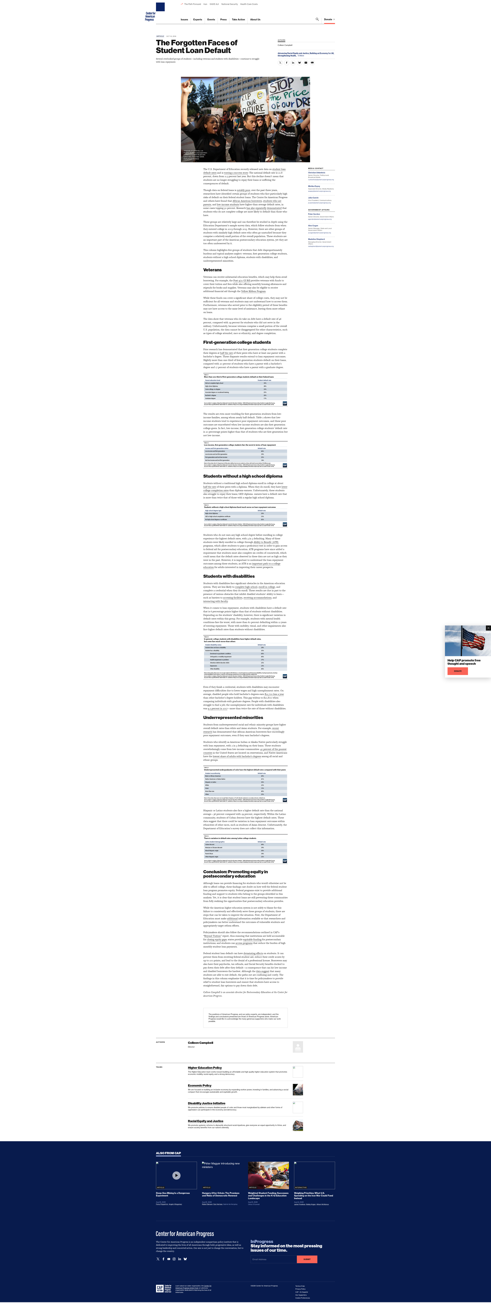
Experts (197, 19)
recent (275, 728)
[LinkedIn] (179, 1259)
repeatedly (260, 208)
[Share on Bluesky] (299, 62)
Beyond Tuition (212, 936)
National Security (229, 4)
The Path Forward (192, 4)
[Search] (317, 21)
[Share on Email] (305, 62)
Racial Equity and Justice (205, 1121)
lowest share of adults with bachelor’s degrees (237, 756)
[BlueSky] (185, 1259)
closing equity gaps (217, 939)
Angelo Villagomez (175, 1204)
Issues (184, 19)
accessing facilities (232, 597)
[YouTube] (169, 1259)
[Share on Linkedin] (293, 62)
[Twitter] (158, 1259)
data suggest (262, 971)
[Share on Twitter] (280, 62)
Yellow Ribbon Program (253, 291)
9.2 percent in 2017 (217, 708)
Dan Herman (217, 1204)
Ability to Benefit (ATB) (266, 542)
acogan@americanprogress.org (319, 233)
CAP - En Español (301, 1292)
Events (211, 19)
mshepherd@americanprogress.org (321, 246)
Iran (205, 4)
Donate (328, 19)
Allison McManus (322, 1204)
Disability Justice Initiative (206, 1103)
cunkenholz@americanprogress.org (321, 180)
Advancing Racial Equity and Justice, (294, 53)
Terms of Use (300, 1286)
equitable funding (252, 939)
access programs (244, 943)
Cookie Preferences (302, 1298)
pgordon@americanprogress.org (320, 219)
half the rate (226, 353)
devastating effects (253, 953)
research (207, 731)
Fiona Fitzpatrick (162, 1204)
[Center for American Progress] (160, 12)
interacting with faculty (215, 601)
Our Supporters (301, 1295)
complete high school (246, 587)
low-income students (228, 204)
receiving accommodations (257, 597)
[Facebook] (163, 1259)
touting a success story (236, 172)
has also (251, 208)
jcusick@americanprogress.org (319, 203)
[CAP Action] (164, 1289)
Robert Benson (207, 1204)
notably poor (243, 190)
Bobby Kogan (311, 1204)
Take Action (238, 19)
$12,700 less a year (274, 694)
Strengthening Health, (287, 56)
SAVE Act (214, 4)
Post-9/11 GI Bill (241, 280)
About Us (255, 19)
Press (223, 19)
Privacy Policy (300, 1289)
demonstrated (274, 208)
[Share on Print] (312, 62)
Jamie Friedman (299, 1204)
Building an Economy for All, (322, 53)
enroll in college (267, 587)
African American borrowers (247, 201)
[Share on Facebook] (286, 62)
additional (232, 918)
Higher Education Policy (205, 1068)
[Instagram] (174, 1259)
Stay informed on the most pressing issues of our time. (286, 1245)
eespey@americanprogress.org (319, 191)
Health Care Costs (249, 4)
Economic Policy (199, 1085)
